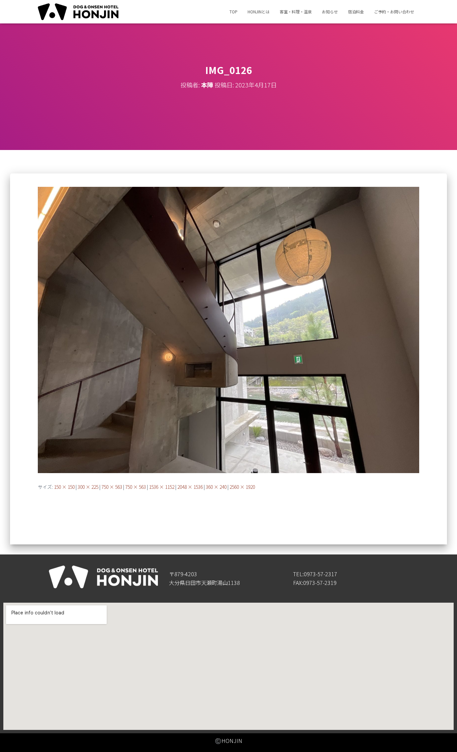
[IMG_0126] (228, 329)
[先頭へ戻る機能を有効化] (443, 738)
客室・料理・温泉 (296, 11)
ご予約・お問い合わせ (394, 11)
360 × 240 (216, 486)
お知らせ (330, 11)
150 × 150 (64, 486)
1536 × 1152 (161, 486)
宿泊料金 (356, 11)
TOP (234, 11)
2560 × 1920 (242, 486)
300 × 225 (88, 486)
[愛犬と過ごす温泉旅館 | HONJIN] (78, 11)
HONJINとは (259, 11)
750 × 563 (111, 486)
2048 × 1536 (190, 486)
